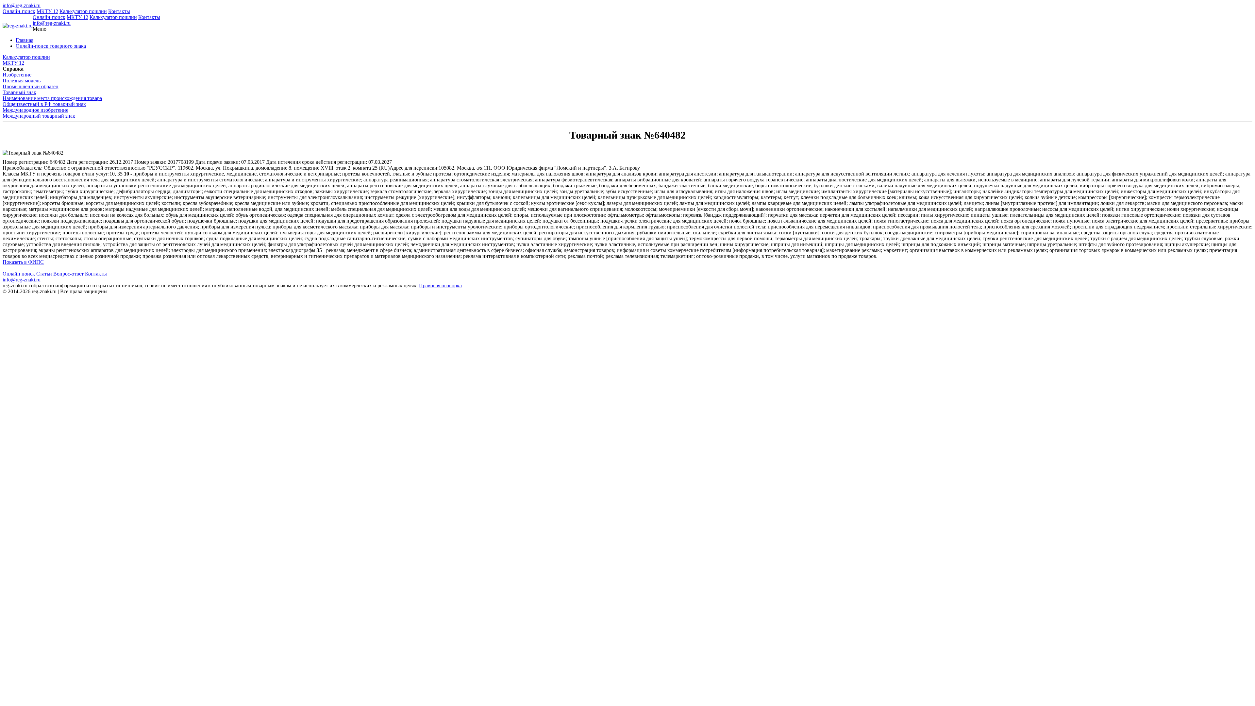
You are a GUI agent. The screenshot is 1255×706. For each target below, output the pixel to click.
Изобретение (17, 74)
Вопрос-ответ (68, 274)
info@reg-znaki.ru (22, 5)
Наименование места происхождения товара (52, 98)
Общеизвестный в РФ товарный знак (44, 104)
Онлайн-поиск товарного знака (51, 46)
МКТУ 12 (47, 11)
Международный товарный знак (39, 116)
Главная (24, 40)
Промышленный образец (31, 86)
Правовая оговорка (440, 285)
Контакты (119, 11)
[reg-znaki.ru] (18, 26)
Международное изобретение (35, 110)
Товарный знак (19, 92)
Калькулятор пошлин (83, 11)
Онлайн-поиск (19, 11)
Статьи (44, 274)
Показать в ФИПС (23, 262)
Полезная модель (22, 80)
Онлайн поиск (19, 274)
